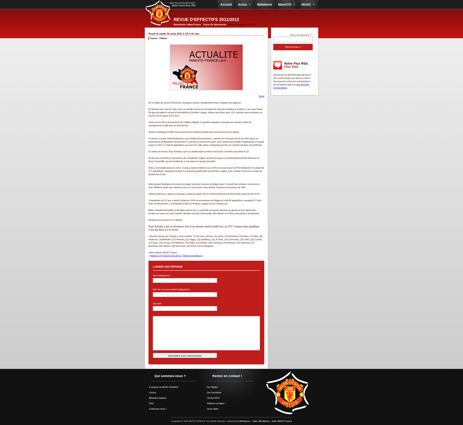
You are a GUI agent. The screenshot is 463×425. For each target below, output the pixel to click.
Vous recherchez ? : (301, 34)
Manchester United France (187, 24)
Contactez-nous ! (158, 409)
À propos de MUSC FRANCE (163, 387)
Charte (152, 392)
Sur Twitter (212, 387)
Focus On (208, 24)
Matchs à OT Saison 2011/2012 (165, 256)
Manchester (220, 24)
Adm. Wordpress (261, 421)
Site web (157, 303)
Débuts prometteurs (192, 256)
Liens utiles (213, 409)
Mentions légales (157, 398)
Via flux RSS (213, 398)
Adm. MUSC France (282, 421)
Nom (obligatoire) (161, 275)
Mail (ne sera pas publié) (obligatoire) (171, 289)
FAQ (151, 403)
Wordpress (245, 421)
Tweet (261, 96)
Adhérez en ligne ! (216, 403)
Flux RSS (291, 66)
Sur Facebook (214, 392)
